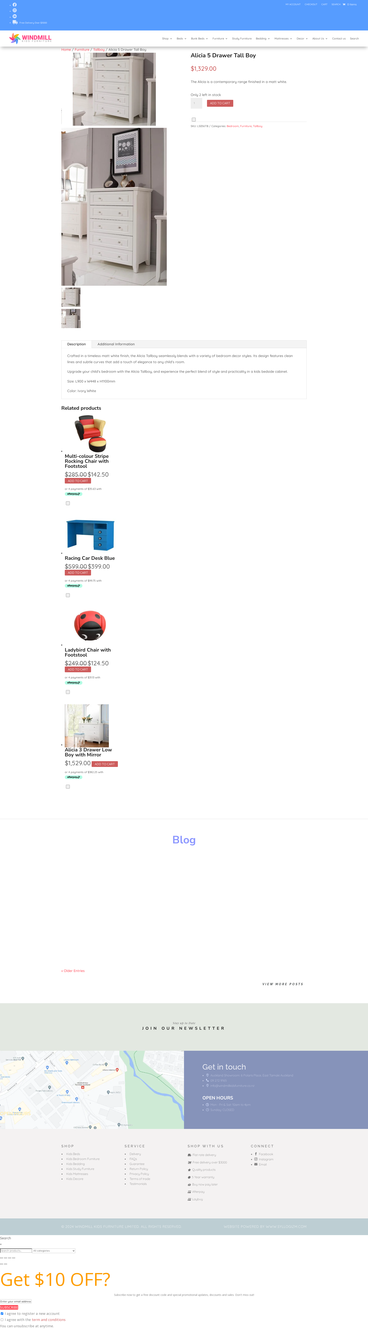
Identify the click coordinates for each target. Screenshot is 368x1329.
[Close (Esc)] (13, 1257)
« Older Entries (73, 971)
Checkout (311, 4)
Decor (300, 38)
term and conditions (49, 1319)
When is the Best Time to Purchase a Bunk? (114, 936)
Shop (165, 38)
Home (66, 49)
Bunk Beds (198, 38)
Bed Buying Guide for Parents (99, 899)
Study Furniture (242, 38)
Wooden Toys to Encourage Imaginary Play (114, 863)
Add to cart (220, 103)
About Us (318, 38)
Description (76, 344)
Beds (180, 38)
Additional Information (116, 344)
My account (293, 4)
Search (336, 4)
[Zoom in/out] (1, 1257)
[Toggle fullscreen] (5, 1257)
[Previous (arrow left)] (1, 1264)
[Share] (9, 1257)
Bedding (261, 38)
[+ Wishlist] (194, 119)
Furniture (218, 38)
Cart (324, 4)
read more (73, 875)
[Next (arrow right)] (5, 1264)
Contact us (339, 38)
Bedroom (233, 126)
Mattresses (281, 38)
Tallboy (99, 49)
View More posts (283, 984)
